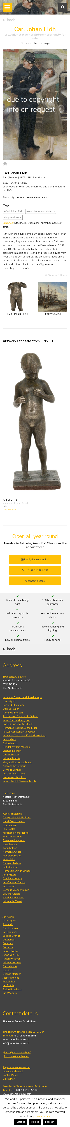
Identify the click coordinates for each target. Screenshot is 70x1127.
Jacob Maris (9, 739)
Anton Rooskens (12, 989)
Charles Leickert (12, 750)
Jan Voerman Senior (14, 882)
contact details (36, 581)
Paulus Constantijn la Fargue (19, 731)
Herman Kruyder (12, 852)
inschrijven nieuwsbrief (17, 1052)
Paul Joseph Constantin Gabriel (20, 716)
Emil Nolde (9, 981)
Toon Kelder (10, 848)
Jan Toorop (9, 886)
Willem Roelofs (11, 758)
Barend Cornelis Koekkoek (18, 724)
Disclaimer (9, 1079)
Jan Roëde (8, 985)
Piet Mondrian (10, 867)
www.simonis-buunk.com (17, 1094)
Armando (8, 924)
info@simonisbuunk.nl (36, 559)
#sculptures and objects (41, 211)
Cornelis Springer (12, 770)
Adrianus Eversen (13, 712)
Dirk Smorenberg (12, 878)
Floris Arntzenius (12, 813)
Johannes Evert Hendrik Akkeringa (22, 697)
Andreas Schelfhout (14, 766)
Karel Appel (9, 920)
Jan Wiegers (10, 993)
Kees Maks (9, 859)
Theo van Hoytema (14, 840)
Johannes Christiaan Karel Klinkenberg (24, 735)
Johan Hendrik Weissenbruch (19, 781)
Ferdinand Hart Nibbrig (16, 832)
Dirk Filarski (9, 825)
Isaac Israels (10, 844)
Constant (8, 943)
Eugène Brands (11, 936)
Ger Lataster (10, 966)
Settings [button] (21, 1122)
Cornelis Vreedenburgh (16, 890)
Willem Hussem (12, 962)
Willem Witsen (11, 893)
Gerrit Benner (10, 928)
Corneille (8, 947)
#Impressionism (13, 217)
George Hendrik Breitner (17, 817)
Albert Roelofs (11, 754)
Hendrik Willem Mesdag (16, 747)
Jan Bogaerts (10, 932)
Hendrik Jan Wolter (13, 897)
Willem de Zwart (12, 901)
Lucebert (8, 970)
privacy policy (41, 1116)
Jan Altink (8, 917)
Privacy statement (13, 1071)
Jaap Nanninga (11, 977)
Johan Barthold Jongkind (16, 720)
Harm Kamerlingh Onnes (17, 871)
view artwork (9, 509)
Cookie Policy (10, 1075)
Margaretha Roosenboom (17, 762)
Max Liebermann (12, 855)
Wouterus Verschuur (14, 777)
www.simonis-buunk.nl (16, 1039)
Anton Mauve (10, 743)
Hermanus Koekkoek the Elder (20, 728)
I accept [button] (49, 1122)
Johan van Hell (11, 955)
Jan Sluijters (9, 874)
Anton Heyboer (11, 958)
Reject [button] (35, 1122)
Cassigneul (9, 939)
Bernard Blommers (13, 705)
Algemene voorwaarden (16, 1067)
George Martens (12, 863)
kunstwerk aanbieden (16, 1056)
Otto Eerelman (11, 709)
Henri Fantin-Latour (14, 821)
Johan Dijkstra (10, 951)
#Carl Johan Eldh (13, 211)
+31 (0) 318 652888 (36, 570)
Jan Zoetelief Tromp (14, 773)
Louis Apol (9, 701)
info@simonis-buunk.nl (16, 1043)
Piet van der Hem (12, 836)
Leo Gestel (9, 829)
